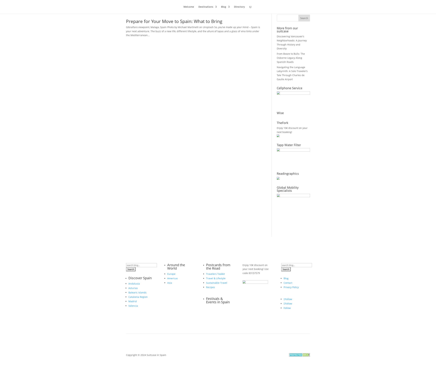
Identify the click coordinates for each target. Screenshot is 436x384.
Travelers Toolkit (215, 274)
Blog (223, 7)
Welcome (188, 7)
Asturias (133, 288)
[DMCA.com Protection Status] (299, 355)
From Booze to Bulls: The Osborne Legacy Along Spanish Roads (291, 58)
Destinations (205, 7)
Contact (288, 282)
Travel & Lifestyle (215, 278)
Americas (172, 278)
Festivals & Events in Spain (218, 300)
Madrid (132, 301)
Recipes (210, 287)
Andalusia (134, 283)
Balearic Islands (137, 292)
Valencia (133, 305)
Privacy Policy (291, 287)
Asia (169, 282)
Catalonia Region (138, 297)
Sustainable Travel (216, 282)
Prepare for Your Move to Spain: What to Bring (174, 21)
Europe (171, 274)
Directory (239, 7)
